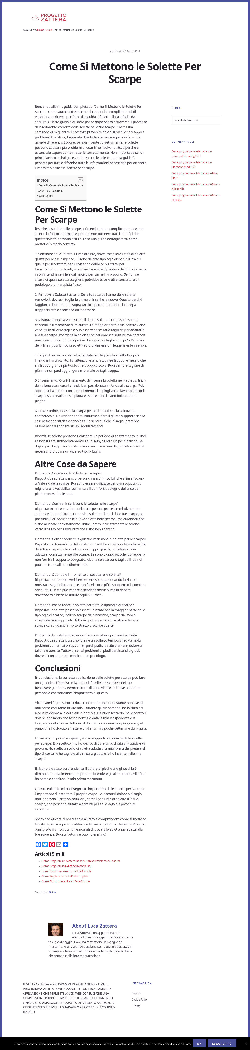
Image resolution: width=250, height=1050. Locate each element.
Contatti (136, 993)
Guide (52, 892)
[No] (245, 1043)
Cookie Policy (139, 999)
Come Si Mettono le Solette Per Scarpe (61, 185)
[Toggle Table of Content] (79, 180)
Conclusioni (46, 195)
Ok (199, 1043)
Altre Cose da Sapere (51, 190)
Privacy (136, 1006)
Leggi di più (222, 1043)
